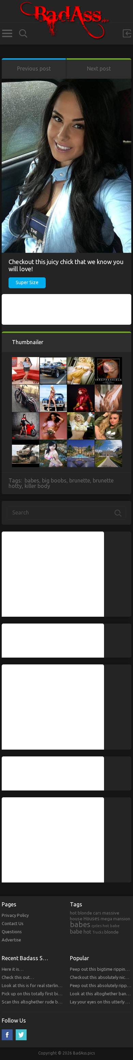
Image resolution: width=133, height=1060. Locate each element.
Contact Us (13, 923)
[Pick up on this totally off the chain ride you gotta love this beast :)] (53, 360)
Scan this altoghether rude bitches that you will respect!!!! (58, 1001)
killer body (37, 486)
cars (97, 912)
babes (32, 480)
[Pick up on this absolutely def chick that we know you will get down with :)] (53, 415)
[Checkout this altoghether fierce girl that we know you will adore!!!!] (108, 388)
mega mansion (115, 918)
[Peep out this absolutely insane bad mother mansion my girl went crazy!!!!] (108, 443)
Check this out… (18, 977)
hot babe (111, 925)
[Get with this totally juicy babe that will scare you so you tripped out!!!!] (108, 415)
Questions (12, 931)
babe (76, 931)
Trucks (97, 932)
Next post (99, 68)
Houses (92, 918)
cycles (96, 926)
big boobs (54, 480)
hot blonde (81, 913)
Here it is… (13, 969)
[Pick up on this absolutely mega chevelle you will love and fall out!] (53, 388)
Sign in (126, 33)
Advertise (11, 939)
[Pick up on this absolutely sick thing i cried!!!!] (108, 360)
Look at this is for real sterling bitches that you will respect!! (60, 985)
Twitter (21, 1034)
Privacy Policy (15, 915)
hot (87, 932)
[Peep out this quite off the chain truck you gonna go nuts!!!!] (25, 443)
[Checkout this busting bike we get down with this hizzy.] (25, 415)
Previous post (34, 68)
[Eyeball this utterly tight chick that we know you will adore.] (80, 360)
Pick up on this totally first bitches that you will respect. (56, 993)
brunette (79, 480)
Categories (7, 33)
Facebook (7, 1034)
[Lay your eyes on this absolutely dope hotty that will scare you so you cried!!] (80, 415)
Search (23, 33)
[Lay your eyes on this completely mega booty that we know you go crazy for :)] (80, 388)
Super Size (27, 282)
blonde (111, 932)
